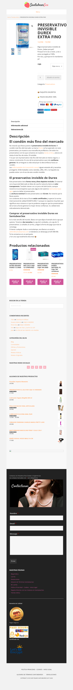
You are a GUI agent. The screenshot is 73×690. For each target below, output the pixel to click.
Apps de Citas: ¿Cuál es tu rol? (25, 327)
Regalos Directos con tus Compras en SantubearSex (27, 590)
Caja (39, 64)
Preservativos (50, 84)
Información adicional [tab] (19, 126)
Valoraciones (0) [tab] (17, 129)
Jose (12, 330)
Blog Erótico (14, 574)
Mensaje (14, 534)
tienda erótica (49, 153)
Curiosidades (15, 344)
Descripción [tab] (15, 121)
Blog (12, 342)
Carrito (13, 577)
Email (13, 523)
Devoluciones (15, 579)
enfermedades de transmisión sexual (25, 167)
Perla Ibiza (14, 325)
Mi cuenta (14, 585)
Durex (41, 148)
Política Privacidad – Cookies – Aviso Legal (24, 587)
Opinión (13, 350)
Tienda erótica (15, 17)
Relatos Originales (17, 355)
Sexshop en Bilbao (22, 319)
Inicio (9, 17)
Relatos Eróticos (16, 352)
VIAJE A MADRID (29, 322)
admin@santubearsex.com (19, 232)
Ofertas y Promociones (18, 347)
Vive (12, 327)
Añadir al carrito (53, 77)
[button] (32, 26)
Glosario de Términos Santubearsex (22, 582)
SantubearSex (36, 4)
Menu (38, 12)
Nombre (14, 513)
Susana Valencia (16, 322)
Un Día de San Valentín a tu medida (27, 330)
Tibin (12, 319)
